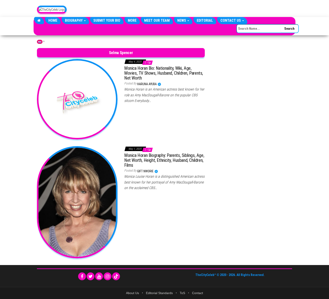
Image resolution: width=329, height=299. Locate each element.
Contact (197, 293)
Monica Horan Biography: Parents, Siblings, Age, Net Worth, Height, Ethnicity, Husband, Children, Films (164, 160)
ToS (182, 293)
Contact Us (231, 20)
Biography (74, 20)
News (182, 20)
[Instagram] (107, 276)
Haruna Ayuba (147, 84)
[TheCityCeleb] (39, 20)
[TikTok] (116, 276)
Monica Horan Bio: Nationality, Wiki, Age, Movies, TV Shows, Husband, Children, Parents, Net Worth (163, 73)
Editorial (205, 20)
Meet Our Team (157, 20)
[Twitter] (90, 276)
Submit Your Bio (106, 20)
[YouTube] (99, 276)
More (132, 20)
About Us (132, 293)
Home (52, 20)
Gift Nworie (145, 171)
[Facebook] (82, 276)
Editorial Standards (159, 293)
